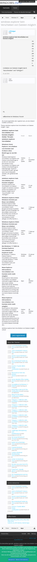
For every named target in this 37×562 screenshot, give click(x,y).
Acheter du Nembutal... (18, 459)
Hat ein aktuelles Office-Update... (20, 379)
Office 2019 (11, 521)
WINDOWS (11, 3)
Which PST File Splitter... (18, 394)
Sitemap (33, 533)
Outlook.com (11, 523)
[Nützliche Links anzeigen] (34, 18)
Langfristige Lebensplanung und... (19, 431)
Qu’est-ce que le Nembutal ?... (20, 356)
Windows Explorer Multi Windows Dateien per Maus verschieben (10, 200)
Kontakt (24, 533)
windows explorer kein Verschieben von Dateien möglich (10, 180)
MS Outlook (18, 523)
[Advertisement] (17, 52)
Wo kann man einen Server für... (20, 464)
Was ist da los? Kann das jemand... (18, 373)
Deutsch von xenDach (22, 538)
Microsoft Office (12, 520)
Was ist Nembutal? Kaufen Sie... (20, 361)
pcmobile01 (15, 401)
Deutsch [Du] (4, 533)
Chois (13, 347)
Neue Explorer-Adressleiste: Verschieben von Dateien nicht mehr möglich (9, 271)
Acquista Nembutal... (17, 447)
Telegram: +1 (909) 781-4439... (20, 400)
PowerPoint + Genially (17, 469)
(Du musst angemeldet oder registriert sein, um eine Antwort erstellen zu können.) (18, 121)
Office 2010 (20, 520)
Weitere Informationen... (22, 559)
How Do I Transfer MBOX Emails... (18, 366)
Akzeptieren (12, 559)
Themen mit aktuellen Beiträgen (22, 12)
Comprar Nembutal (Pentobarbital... (17, 453)
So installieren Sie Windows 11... (20, 384)
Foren (15, 8)
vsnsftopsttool (15, 369)
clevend (14, 376)
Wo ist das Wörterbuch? (18, 437)
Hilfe (28, 533)
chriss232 (14, 438)
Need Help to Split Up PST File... (20, 389)
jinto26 (13, 381)
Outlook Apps (25, 523)
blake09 (14, 386)
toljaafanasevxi (16, 433)
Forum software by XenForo (8, 538)
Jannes (13, 466)
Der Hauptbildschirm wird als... (20, 474)
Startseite (6, 8)
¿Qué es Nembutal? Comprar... (20, 350)
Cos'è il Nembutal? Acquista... (19, 345)
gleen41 (14, 471)
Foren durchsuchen (7, 12)
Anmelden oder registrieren (27, 1)
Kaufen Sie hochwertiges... (19, 442)
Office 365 (26, 520)
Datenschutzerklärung (31, 536)
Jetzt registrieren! (18, 335)
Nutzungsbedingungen (18, 536)
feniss (13, 476)
